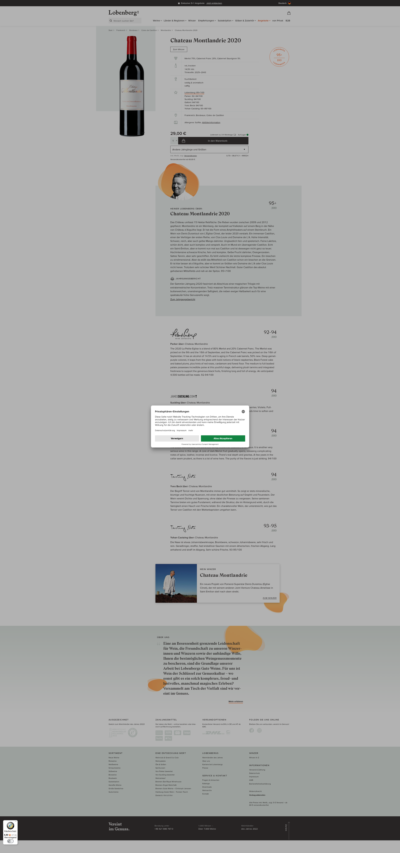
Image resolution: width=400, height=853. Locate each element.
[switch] (10, 841)
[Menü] (16, 822)
